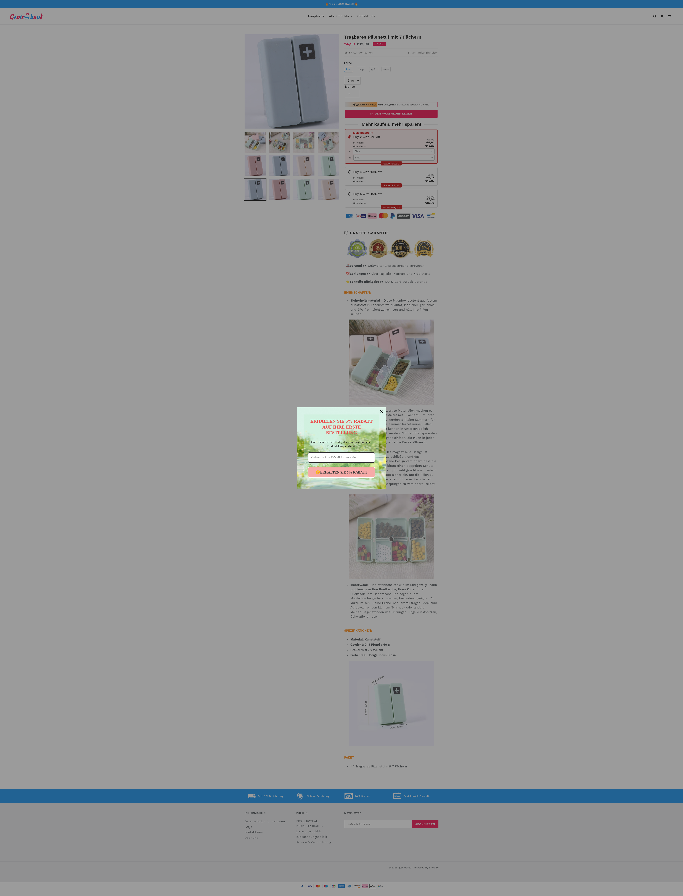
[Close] (381, 411)
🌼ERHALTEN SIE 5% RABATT (341, 472)
